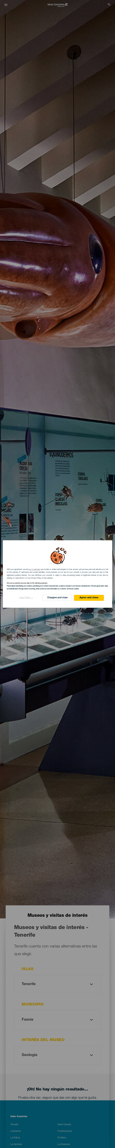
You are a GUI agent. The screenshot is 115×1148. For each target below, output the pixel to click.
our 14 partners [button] (34, 569)
